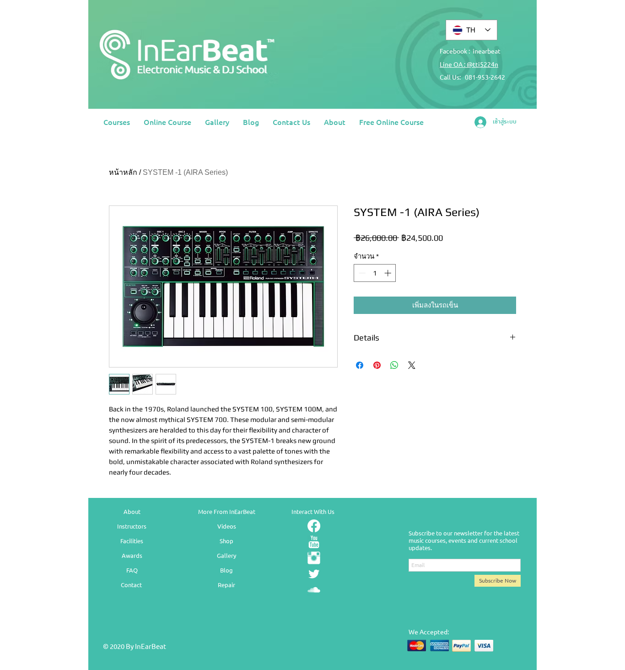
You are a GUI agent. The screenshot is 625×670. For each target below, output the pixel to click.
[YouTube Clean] (313, 541)
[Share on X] (411, 365)
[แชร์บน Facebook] (359, 365)
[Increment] (389, 273)
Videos (226, 526)
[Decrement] (361, 273)
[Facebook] (313, 525)
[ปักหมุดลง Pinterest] (377, 365)
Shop (226, 541)
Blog (226, 570)
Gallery (226, 555)
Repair (226, 585)
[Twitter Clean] (313, 573)
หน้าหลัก (123, 172)
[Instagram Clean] (313, 557)
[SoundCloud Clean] (313, 590)
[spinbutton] (375, 273)
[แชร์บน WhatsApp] (394, 365)
